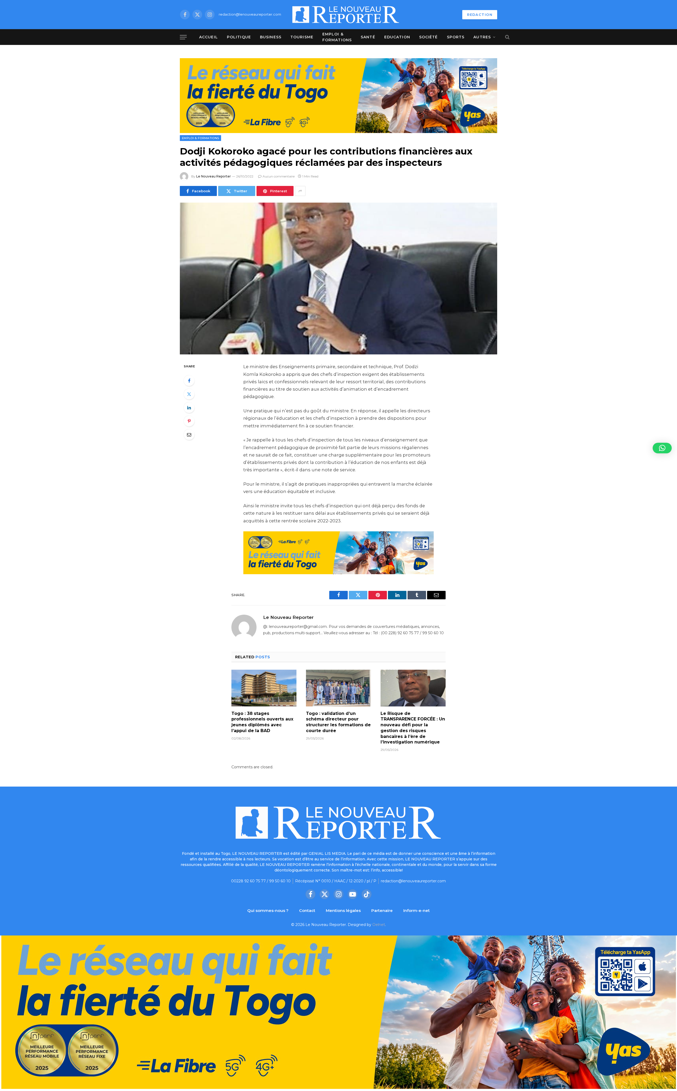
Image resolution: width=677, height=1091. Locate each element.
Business (270, 37)
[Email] (189, 434)
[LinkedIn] (189, 407)
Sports (456, 37)
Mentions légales (343, 910)
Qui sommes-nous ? (268, 910)
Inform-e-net (416, 910)
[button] (662, 448)
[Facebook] (189, 380)
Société (428, 37)
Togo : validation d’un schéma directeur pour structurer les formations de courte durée (338, 722)
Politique (239, 37)
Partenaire (382, 910)
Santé (368, 37)
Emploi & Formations (337, 37)
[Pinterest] (189, 421)
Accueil (208, 37)
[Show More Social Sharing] (300, 191)
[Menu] (183, 37)
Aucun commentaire (279, 176)
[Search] (507, 37)
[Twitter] (189, 394)
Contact (307, 910)
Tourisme (301, 37)
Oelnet (378, 924)
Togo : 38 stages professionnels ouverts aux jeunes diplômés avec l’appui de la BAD (262, 722)
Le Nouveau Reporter (213, 176)
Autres (482, 37)
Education (397, 37)
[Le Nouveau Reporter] (346, 14)
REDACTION (479, 14)
